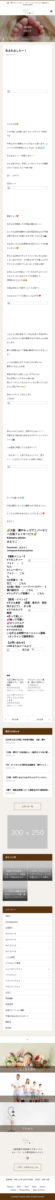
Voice (27, 1187)
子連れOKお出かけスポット (17, 1016)
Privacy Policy (25, 1190)
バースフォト (11, 975)
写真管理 (9, 1004)
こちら (22, 583)
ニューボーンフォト (13, 969)
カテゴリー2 (10, 939)
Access (42, 1187)
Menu (19, 1187)
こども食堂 (10, 957)
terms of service (39, 1190)
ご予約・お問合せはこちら (27, 1167)
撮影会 (8, 1022)
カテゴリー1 (10, 934)
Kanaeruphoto (25, 550)
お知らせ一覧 (27, 806)
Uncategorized (11, 922)
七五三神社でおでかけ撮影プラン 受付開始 (15, 682)
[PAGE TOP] (27, 1039)
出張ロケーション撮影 (14, 1010)
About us (10, 1187)
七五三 (8, 992)
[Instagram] (27, 1158)
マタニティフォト (12, 987)
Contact (13, 1190)
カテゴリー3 (10, 945)
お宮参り (9, 928)
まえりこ (23, 547)
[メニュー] (51, 11)
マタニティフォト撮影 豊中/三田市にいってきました (36, 682)
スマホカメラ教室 (12, 963)
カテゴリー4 (10, 951)
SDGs (7, 916)
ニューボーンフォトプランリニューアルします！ (15, 697)
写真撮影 (9, 998)
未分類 (8, 1028)
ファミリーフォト (12, 981)
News (34, 1187)
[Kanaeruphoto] (27, 1141)
